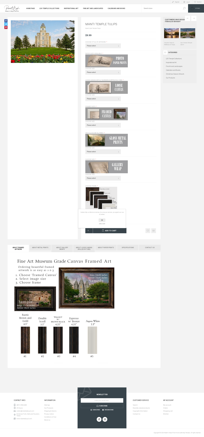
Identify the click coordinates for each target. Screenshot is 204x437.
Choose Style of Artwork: (95, 42)
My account (167, 405)
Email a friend (153, 230)
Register (177, 2)
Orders (165, 408)
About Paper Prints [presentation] (106, 247)
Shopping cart (168, 411)
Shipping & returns (50, 411)
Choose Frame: (91, 186)
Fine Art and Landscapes (93, 8)
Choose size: (90, 159)
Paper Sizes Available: (93, 53)
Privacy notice (49, 414)
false (6, 24)
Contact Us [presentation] (150, 247)
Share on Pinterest (6, 27)
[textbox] (160, 8)
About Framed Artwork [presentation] (18, 248)
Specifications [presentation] (128, 247)
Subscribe (96, 410)
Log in (188, 2)
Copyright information (140, 411)
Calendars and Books (116, 8)
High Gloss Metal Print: (94, 133)
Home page (30, 8)
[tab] (18, 248)
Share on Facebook (6, 20)
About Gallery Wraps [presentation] (62, 248)
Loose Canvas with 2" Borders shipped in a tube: (104, 80)
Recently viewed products (141, 408)
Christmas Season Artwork (175, 74)
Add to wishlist (147, 230)
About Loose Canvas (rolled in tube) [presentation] (84, 248)
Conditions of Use (50, 417)
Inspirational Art (71, 8)
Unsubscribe (108, 410)
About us (47, 420)
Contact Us (136, 414)
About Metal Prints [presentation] (40, 247)
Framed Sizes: (90, 106)
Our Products (170, 78)
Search (184, 8)
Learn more (102, 223)
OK (102, 220)
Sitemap (47, 405)
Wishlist (166, 414)
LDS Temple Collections (49, 8)
